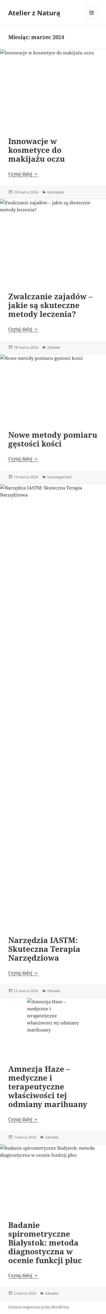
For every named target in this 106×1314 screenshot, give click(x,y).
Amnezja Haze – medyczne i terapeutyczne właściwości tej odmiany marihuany (47, 1086)
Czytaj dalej (23, 174)
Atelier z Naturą (34, 12)
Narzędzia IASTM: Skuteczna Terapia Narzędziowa (44, 949)
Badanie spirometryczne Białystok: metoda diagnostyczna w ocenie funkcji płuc (45, 1242)
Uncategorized (59, 476)
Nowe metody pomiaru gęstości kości (52, 439)
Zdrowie (53, 347)
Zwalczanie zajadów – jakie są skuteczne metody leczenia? (50, 305)
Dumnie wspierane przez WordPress (38, 1307)
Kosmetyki (55, 192)
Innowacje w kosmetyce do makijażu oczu (36, 150)
